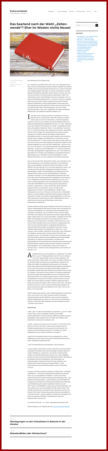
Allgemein (12, 84)
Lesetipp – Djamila (81, 52)
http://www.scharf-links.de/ (61, 406)
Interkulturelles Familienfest (84, 48)
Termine (71, 11)
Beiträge (50, 11)
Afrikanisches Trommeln (83, 50)
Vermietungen (80, 11)
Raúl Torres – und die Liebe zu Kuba (85, 39)
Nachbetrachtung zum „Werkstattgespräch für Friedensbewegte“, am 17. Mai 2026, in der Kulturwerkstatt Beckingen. (87, 46)
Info (95, 11)
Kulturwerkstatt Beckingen (16, 80)
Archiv (89, 11)
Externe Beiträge (62, 11)
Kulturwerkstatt (18, 11)
